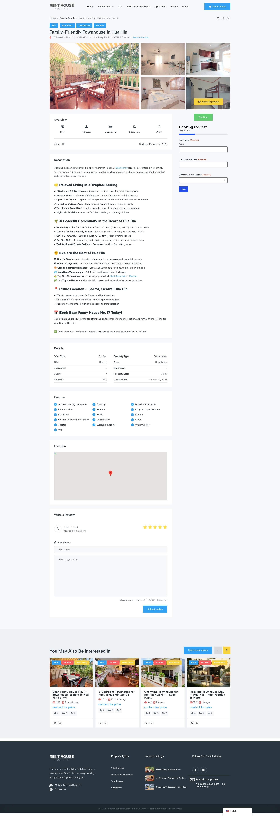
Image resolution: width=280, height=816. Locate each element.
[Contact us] (51, 789)
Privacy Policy (175, 808)
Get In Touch (219, 6)
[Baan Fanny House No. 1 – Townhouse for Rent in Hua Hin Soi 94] (149, 769)
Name (181, 144)
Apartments (116, 788)
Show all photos (210, 101)
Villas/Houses (117, 768)
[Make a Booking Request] (51, 785)
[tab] (203, 117)
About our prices (207, 779)
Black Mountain (118, 276)
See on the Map (141, 37)
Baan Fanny (122, 167)
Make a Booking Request (68, 785)
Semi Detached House (138, 6)
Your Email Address (192, 159)
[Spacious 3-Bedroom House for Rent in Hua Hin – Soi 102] (149, 787)
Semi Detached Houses (122, 775)
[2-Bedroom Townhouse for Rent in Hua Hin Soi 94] (149, 778)
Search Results (67, 18)
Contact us (60, 789)
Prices (185, 6)
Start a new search (198, 650)
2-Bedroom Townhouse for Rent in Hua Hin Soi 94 (171, 778)
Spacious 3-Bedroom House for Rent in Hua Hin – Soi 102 (171, 787)
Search (174, 6)
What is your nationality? (195, 175)
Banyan (133, 276)
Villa (120, 6)
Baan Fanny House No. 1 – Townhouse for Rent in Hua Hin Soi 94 (171, 770)
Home (90, 6)
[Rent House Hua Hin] (62, 6)
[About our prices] (192, 780)
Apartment (160, 6)
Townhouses (104, 6)
